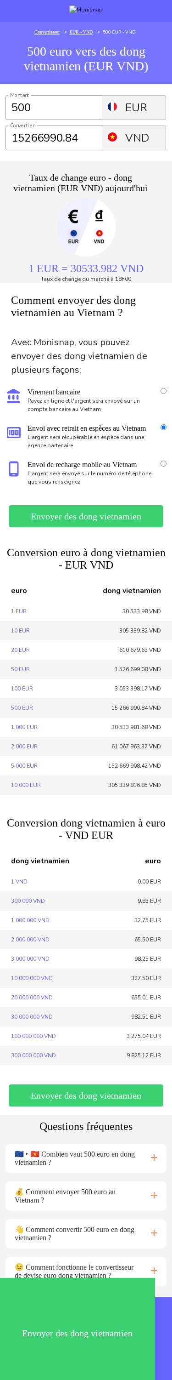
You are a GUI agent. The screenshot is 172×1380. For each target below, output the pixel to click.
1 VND (19, 881)
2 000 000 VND (30, 939)
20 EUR (20, 650)
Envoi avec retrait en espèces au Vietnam (87, 428)
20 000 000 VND (32, 997)
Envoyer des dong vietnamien (86, 516)
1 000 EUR (24, 727)
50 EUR (20, 669)
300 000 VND (28, 901)
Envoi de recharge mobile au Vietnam (82, 464)
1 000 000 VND (30, 920)
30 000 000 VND (32, 1017)
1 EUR (19, 611)
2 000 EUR (24, 746)
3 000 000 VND (30, 959)
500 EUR (22, 708)
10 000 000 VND (32, 978)
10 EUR (20, 630)
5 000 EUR (24, 766)
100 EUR (22, 688)
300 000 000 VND (33, 1055)
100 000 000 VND (33, 1036)
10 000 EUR (26, 785)
